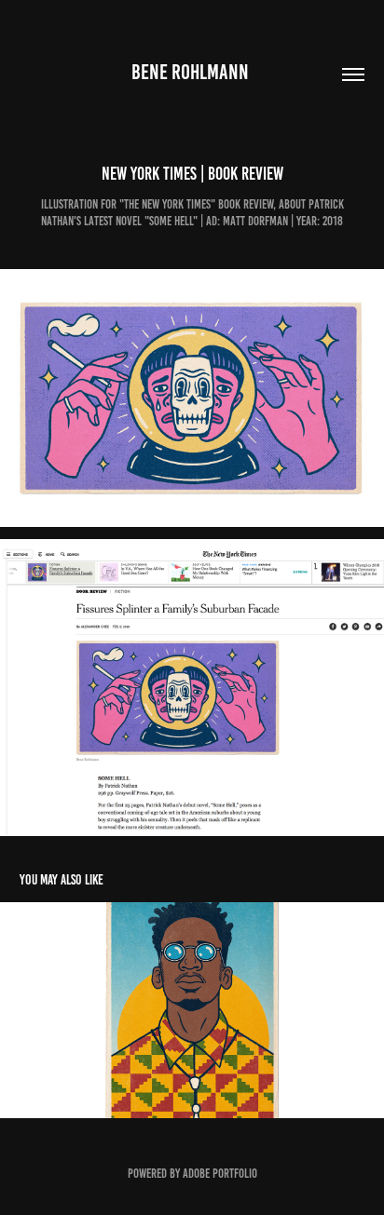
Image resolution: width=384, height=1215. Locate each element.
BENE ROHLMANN (192, 72)
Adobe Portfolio (220, 1174)
